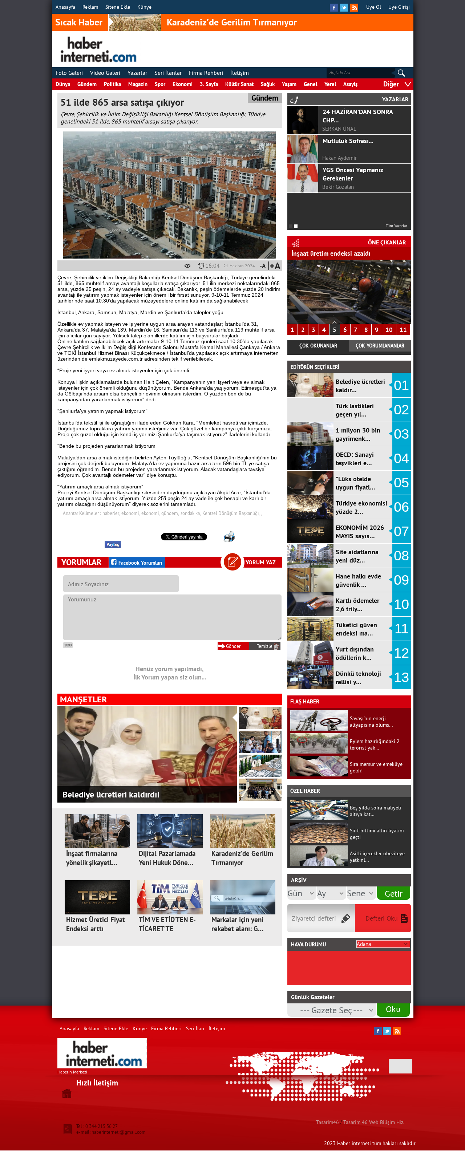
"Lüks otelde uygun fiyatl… (355, 483)
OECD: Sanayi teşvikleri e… (355, 458)
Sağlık (268, 84)
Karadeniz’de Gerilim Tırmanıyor (232, 22)
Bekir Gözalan (338, 186)
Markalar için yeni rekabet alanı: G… (237, 924)
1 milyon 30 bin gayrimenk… (358, 434)
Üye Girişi (399, 7)
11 (403, 330)
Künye (144, 7)
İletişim (239, 72)
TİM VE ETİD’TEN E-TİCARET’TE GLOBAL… (167, 928)
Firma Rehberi (206, 72)
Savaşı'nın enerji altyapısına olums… (371, 721)
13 (401, 677)
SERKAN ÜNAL (339, 128)
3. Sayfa (209, 84)
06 (401, 507)
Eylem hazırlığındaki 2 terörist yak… (375, 744)
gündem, (170, 513)
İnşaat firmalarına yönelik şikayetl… (91, 858)
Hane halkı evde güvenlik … (358, 580)
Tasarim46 (327, 1122)
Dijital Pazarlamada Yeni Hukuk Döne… (167, 858)
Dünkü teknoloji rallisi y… (358, 677)
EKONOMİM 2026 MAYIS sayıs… (360, 531)
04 (401, 458)
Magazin (137, 84)
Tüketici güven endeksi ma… (356, 629)
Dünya (63, 84)
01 (401, 385)
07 (401, 531)
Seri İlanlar (168, 72)
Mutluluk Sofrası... (348, 141)
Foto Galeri (69, 72)
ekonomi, (130, 513)
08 (401, 555)
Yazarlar (137, 72)
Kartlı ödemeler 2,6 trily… (357, 604)
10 (389, 330)
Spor (160, 84)
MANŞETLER (83, 699)
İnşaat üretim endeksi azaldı (331, 253)
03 (401, 434)
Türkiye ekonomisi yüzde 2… (361, 507)
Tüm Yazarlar (396, 225)
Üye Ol (373, 7)
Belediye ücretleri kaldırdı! (110, 794)
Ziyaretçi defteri (314, 918)
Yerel (330, 84)
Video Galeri (105, 72)
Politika (112, 84)
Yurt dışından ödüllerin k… (355, 653)
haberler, (111, 513)
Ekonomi (183, 84)
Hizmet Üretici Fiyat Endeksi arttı (95, 924)
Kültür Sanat (239, 84)
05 (401, 482)
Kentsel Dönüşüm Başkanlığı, (231, 513)
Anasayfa (65, 7)
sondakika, (191, 513)
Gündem (87, 84)
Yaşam (289, 84)
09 (401, 580)
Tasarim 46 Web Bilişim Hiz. (373, 1122)
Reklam (90, 7)
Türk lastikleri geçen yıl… (355, 410)
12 (401, 653)
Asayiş (350, 84)
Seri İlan (195, 1028)
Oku (393, 1008)
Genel (310, 84)
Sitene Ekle (117, 7)
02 (401, 409)
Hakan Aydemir (339, 157)
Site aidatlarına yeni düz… (357, 556)
